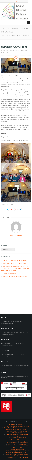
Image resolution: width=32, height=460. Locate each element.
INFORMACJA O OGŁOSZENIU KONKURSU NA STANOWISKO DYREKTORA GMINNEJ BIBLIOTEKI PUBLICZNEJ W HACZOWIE (15, 268)
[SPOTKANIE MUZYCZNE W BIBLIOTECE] (16, 65)
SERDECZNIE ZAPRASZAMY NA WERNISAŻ (15, 260)
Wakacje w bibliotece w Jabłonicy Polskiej (14, 263)
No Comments (15, 50)
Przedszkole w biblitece (9, 273)
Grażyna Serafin (16, 235)
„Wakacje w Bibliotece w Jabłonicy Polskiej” (15, 276)
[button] (28, 22)
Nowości (25, 50)
